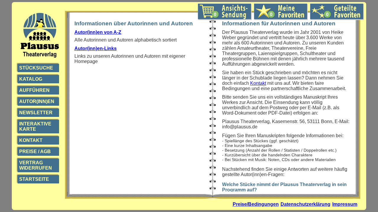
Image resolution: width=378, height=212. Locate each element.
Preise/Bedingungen (256, 204)
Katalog (30, 79)
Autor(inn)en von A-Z (97, 32)
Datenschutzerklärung (305, 204)
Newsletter (36, 112)
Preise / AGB (35, 151)
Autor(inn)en (36, 101)
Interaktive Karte (35, 126)
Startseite (34, 179)
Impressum (344, 204)
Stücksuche (36, 67)
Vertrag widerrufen (35, 165)
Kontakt (31, 140)
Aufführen (34, 90)
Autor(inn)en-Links (95, 48)
